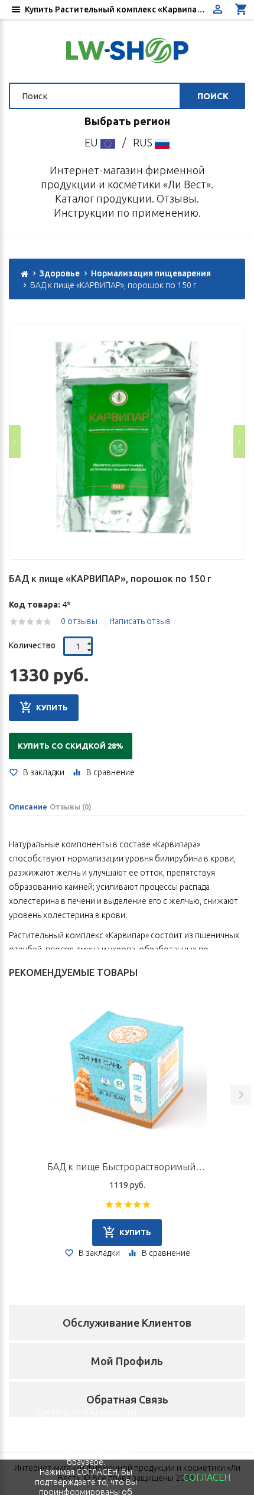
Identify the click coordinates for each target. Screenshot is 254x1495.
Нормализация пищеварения (151, 273)
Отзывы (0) (71, 806)
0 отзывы (79, 621)
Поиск (213, 96)
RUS (144, 142)
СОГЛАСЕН (206, 1477)
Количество (32, 645)
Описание (28, 806)
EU (92, 142)
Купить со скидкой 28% (70, 746)
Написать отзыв (140, 621)
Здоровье (60, 273)
